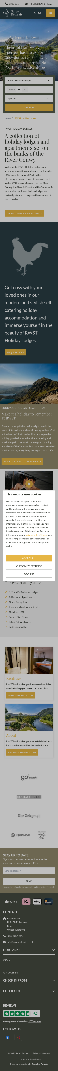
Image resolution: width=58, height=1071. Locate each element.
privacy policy (32, 535)
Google (43, 535)
